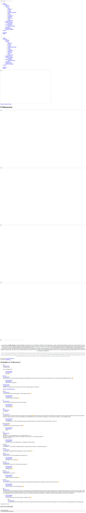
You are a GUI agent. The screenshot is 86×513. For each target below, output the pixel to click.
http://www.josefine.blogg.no (9, 389)
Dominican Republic (12, 12)
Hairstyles (10, 23)
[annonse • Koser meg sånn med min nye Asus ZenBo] (53, 509)
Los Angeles (10, 15)
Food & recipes (9, 28)
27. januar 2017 (6, 366)
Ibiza (9, 13)
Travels (7, 6)
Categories (5, 4)
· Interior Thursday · (10, 358)
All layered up (7, 359)
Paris (9, 19)
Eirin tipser (8, 27)
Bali (9, 7)
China (9, 10)
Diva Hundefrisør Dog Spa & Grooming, (42, 347)
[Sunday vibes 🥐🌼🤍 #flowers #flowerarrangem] (75, 509)
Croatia (9, 11)
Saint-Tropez (10, 20)
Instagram (5, 32)
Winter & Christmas (9, 29)
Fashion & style (9, 21)
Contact (4, 30)
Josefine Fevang (6, 384)
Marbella (10, 16)
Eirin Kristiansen (9, 371)
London (9, 14)
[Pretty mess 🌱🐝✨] (11, 509)
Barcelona (10, 9)
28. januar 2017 (9, 372)
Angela (4, 375)
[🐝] (32, 509)
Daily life (7, 5)
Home (4, 3)
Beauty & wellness (9, 22)
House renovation (11, 25)
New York (10, 18)
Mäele (4, 33)
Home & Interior (9, 24)
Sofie (4, 408)
